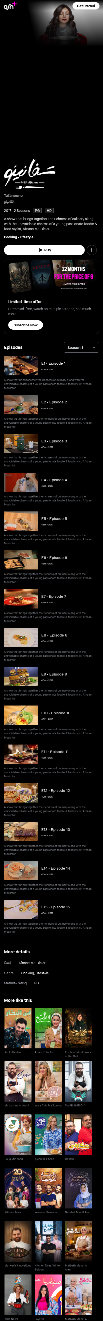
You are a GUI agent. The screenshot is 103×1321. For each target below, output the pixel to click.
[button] (86, 6)
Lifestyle (27, 237)
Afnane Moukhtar (32, 962)
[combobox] (81, 347)
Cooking (10, 237)
